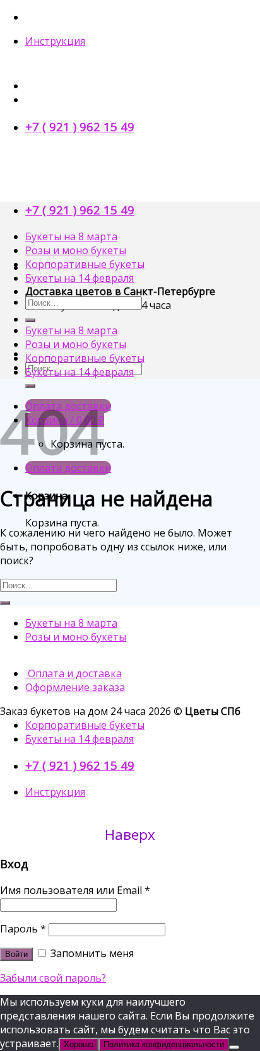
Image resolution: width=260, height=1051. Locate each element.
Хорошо (78, 1044)
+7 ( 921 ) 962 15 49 (79, 126)
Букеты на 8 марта (71, 236)
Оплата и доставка (73, 673)
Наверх (130, 834)
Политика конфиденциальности (163, 1044)
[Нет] (234, 1047)
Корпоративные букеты (85, 264)
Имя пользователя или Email (75, 890)
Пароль (23, 929)
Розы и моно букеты (75, 250)
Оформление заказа (75, 687)
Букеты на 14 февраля (79, 278)
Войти (16, 954)
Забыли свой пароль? (53, 978)
